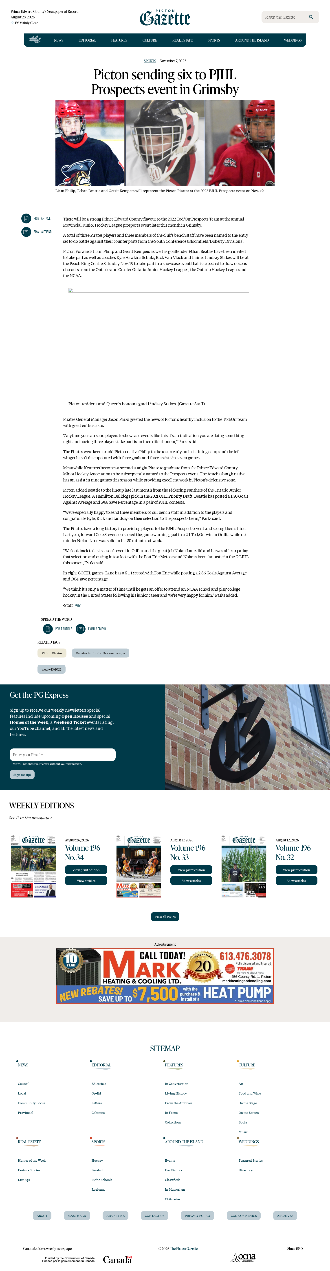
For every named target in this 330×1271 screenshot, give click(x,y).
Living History (176, 1093)
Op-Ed (96, 1093)
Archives (285, 1215)
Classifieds (172, 1179)
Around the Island (252, 40)
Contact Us (155, 1215)
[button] (36, 218)
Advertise (115, 1215)
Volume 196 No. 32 (293, 852)
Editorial (87, 40)
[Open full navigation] (35, 40)
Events (170, 1160)
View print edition (86, 869)
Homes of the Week (32, 1160)
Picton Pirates (52, 653)
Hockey (97, 1160)
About (42, 1215)
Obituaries (172, 1199)
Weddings (293, 40)
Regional (98, 1189)
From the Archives (178, 1103)
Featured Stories (251, 1160)
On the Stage (248, 1103)
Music (243, 1132)
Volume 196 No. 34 (82, 852)
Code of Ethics (244, 1215)
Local (22, 1093)
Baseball (97, 1170)
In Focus (171, 1112)
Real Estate (182, 40)
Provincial (25, 1112)
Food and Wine (250, 1093)
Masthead (77, 1215)
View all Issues (165, 916)
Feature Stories (29, 1170)
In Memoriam (175, 1189)
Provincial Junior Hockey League (100, 653)
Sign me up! (22, 774)
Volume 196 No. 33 (187, 852)
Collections (173, 1122)
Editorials (99, 1083)
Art (241, 1083)
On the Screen (249, 1112)
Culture (150, 40)
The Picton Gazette (184, 1248)
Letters (97, 1103)
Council (23, 1083)
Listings (24, 1179)
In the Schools (102, 1179)
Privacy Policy (198, 1215)
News (58, 40)
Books (243, 1122)
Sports (214, 40)
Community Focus (31, 1103)
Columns (98, 1112)
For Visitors (173, 1170)
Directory (246, 1170)
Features (119, 40)
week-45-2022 (51, 669)
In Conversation (176, 1083)
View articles (86, 880)
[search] (311, 17)
